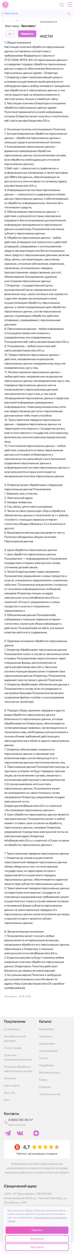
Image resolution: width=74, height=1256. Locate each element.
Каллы (43, 1079)
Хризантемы (47, 1043)
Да (10, 33)
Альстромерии (48, 1051)
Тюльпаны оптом (50, 1094)
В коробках (46, 1029)
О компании (12, 1029)
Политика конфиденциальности (18, 1057)
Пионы (43, 1058)
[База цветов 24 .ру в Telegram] (7, 1133)
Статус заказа (13, 1048)
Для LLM (9, 1092)
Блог (7, 1100)
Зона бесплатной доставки (15, 1038)
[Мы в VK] (20, 1133)
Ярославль (11, 13)
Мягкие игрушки (49, 1072)
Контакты (10, 1078)
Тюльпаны (45, 1036)
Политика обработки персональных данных (18, 1069)
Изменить (27, 33)
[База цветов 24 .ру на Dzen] (36, 1133)
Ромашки (45, 1087)
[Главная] (5, 4)
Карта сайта (11, 1085)
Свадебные (46, 1065)
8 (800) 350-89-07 (20, 1120)
